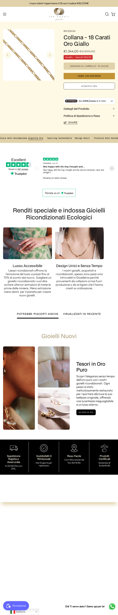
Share (73, 122)
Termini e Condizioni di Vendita (22, 572)
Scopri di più (86, 412)
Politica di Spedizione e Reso (82, 116)
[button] (106, 14)
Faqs (65, 551)
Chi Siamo (68, 541)
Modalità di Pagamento (18, 577)
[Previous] (8, 55)
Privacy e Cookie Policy (18, 592)
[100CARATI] (59, 14)
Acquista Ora (42, 138)
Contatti (67, 546)
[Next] (50, 55)
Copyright (9, 597)
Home (66, 531)
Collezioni (68, 536)
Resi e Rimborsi (12, 587)
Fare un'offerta (89, 76)
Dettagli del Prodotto (76, 109)
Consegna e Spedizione (18, 582)
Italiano (20, 611)
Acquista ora (89, 86)
